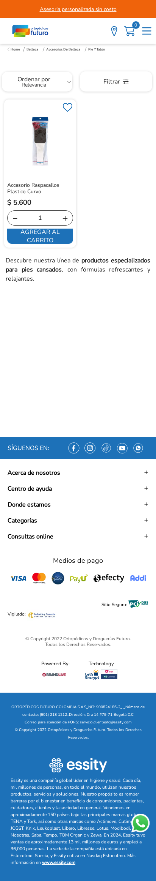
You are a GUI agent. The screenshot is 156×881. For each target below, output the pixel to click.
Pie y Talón (96, 49)
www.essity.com (58, 862)
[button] (78, 473)
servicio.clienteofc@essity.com (106, 722)
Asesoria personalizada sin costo (78, 9)
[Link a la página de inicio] (14, 49)
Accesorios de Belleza (63, 49)
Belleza (32, 49)
